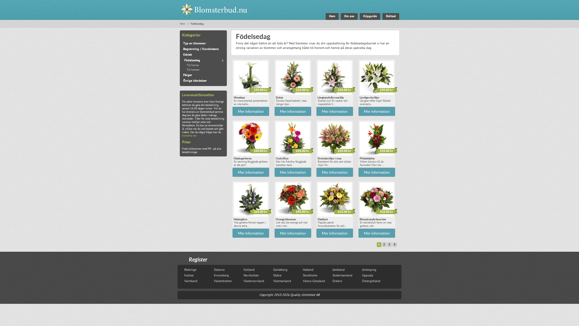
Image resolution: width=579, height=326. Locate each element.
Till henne (193, 65)
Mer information (251, 111)
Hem (182, 24)
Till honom (193, 70)
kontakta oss (189, 136)
